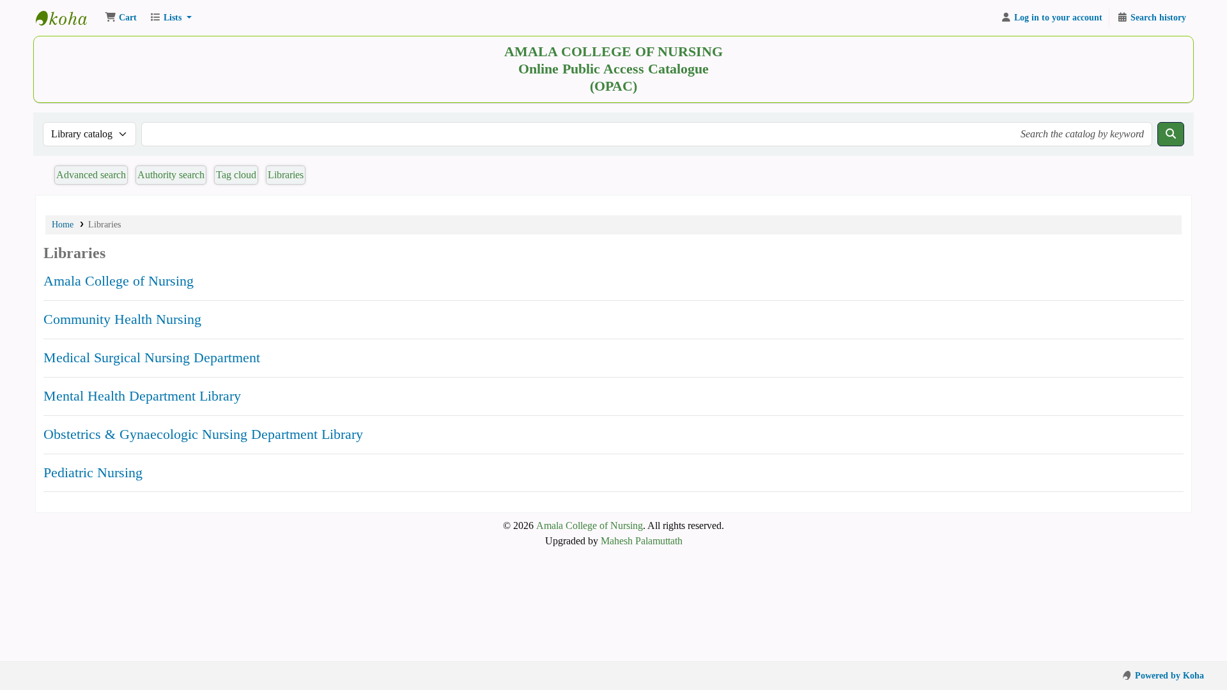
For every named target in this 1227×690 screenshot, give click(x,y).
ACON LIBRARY (68, 18)
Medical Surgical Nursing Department (151, 357)
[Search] (1170, 134)
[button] (121, 18)
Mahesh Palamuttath (642, 540)
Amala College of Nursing (118, 281)
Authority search (170, 174)
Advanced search (91, 174)
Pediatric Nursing (93, 472)
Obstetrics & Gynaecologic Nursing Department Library (203, 434)
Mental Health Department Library (142, 396)
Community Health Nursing (122, 319)
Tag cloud (236, 174)
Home (62, 224)
